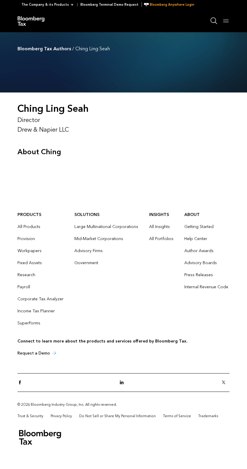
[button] (49, 4)
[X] (225, 383)
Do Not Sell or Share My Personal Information (117, 416)
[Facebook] (21, 383)
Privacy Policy (61, 416)
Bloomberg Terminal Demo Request (109, 4)
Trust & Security (30, 416)
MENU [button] (226, 20)
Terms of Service (177, 416)
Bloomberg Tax (34, 20)
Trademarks (208, 416)
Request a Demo (33, 353)
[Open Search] (213, 20)
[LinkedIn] (123, 383)
